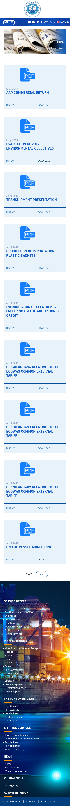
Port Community (14, 669)
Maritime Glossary (14, 749)
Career (8, 666)
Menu (7, 22)
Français (64, 21)
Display (10, 105)
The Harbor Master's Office (19, 612)
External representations (18, 684)
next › (42, 574)
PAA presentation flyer (17, 771)
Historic (9, 651)
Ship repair (10, 615)
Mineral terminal (13, 626)
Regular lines (11, 742)
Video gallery (11, 785)
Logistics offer (12, 706)
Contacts (49, 21)
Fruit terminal (12, 623)
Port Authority (15, 641)
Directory (10, 680)
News (8, 763)
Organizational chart (15, 687)
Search (17, 22)
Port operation (12, 745)
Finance (9, 659)
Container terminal (15, 608)
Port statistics (12, 709)
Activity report (12, 691)
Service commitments (16, 735)
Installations (11, 713)
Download (44, 105)
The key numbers (14, 717)
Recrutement (48, 801)
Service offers (15, 601)
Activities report (17, 792)
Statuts (8, 655)
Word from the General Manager (22, 648)
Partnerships (11, 673)
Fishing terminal (13, 633)
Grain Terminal (12, 619)
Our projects (11, 720)
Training (9, 662)
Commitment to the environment (23, 738)
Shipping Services (17, 728)
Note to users (12, 767)
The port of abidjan (19, 698)
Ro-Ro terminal (13, 630)
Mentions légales (12, 801)
